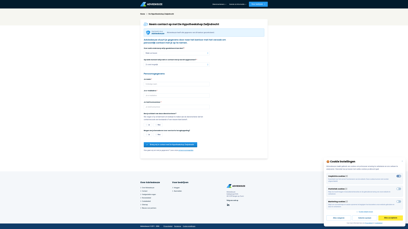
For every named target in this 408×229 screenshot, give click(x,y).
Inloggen (177, 188)
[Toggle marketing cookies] (398, 189)
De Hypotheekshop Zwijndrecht (161, 14)
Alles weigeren (338, 218)
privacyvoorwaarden (185, 150)
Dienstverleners (218, 4)
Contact (144, 191)
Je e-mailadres (150, 91)
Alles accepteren (390, 218)
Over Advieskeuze (148, 188)
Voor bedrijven (257, 4)
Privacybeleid (168, 226)
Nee (159, 125)
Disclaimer (177, 226)
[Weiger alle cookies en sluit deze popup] (402, 161)
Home (142, 14)
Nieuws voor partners (149, 208)
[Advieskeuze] (151, 4)
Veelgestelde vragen (149, 194)
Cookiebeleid (146, 201)
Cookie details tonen (366, 212)
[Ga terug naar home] (236, 186)
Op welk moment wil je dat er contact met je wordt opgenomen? (170, 60)
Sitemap (145, 204)
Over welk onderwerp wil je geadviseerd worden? (164, 48)
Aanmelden (178, 191)
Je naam (148, 79)
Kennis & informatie (236, 4)
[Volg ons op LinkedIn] (228, 205)
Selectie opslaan (364, 218)
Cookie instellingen (189, 226)
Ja (149, 125)
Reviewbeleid (146, 198)
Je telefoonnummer (153, 102)
